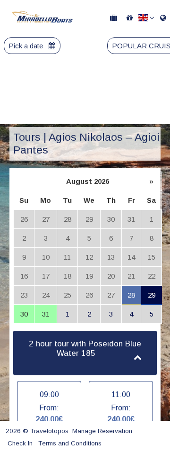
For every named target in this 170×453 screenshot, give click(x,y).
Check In (20, 443)
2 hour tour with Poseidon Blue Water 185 (85, 348)
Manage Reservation (102, 431)
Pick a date (26, 45)
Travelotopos (49, 431)
